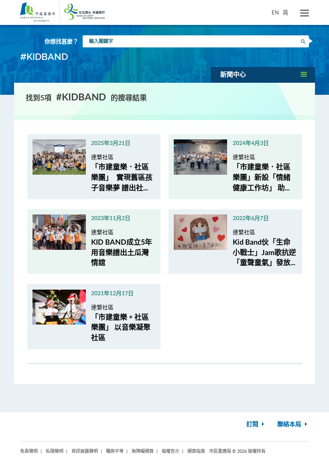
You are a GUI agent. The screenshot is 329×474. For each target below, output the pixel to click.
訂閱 (253, 424)
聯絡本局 (290, 424)
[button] (263, 75)
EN (275, 12)
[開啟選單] (304, 13)
